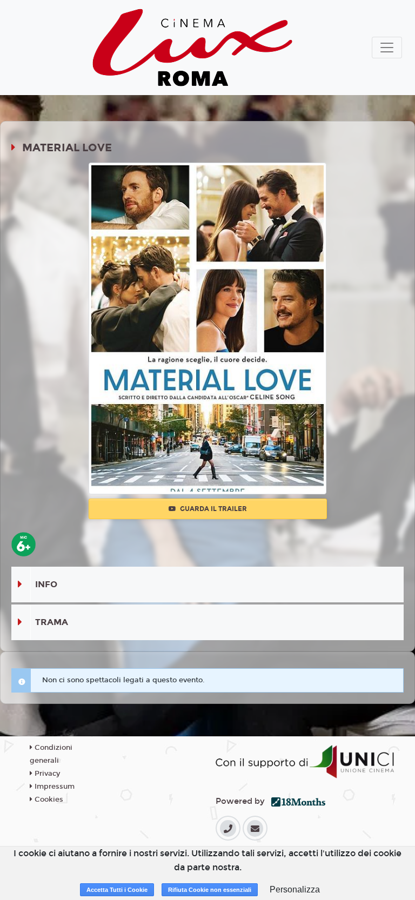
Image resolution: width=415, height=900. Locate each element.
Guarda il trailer (212, 509)
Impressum (53, 786)
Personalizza (295, 889)
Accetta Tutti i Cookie (117, 889)
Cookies (47, 799)
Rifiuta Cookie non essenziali (209, 889)
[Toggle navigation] (387, 47)
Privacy (46, 773)
